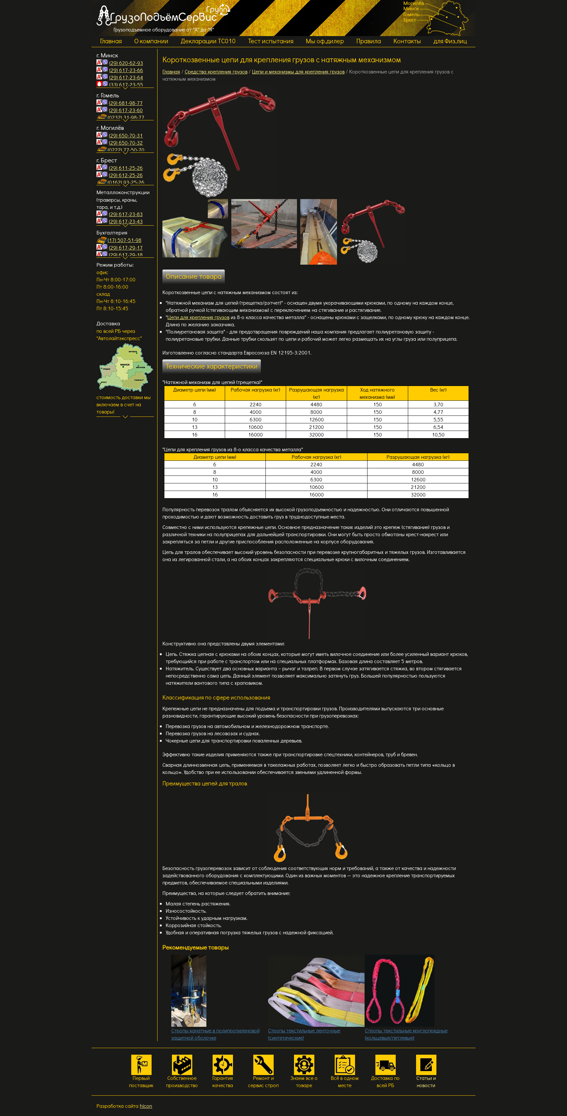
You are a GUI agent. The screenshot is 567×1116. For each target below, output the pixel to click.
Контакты (407, 40)
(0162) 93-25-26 (126, 182)
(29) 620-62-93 (126, 62)
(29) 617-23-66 (126, 70)
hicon (146, 1105)
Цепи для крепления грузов (198, 317)
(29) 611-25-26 (126, 167)
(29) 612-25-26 (126, 175)
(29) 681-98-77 (126, 102)
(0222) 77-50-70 (126, 149)
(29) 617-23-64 (126, 77)
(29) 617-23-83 (126, 214)
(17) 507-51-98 (124, 239)
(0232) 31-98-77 (126, 117)
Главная (111, 40)
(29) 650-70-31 (126, 135)
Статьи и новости (426, 1081)
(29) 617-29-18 (126, 254)
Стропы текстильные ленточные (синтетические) (304, 1034)
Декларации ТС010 (208, 40)
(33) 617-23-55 (126, 84)
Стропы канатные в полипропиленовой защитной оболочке (215, 1034)
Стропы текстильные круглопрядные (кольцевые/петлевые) (406, 1034)
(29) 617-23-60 (126, 110)
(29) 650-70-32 (126, 142)
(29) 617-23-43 (126, 221)
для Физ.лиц (450, 40)
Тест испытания (270, 40)
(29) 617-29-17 (126, 247)
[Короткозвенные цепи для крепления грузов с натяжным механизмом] (219, 142)
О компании (151, 40)
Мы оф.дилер (325, 40)
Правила (368, 40)
